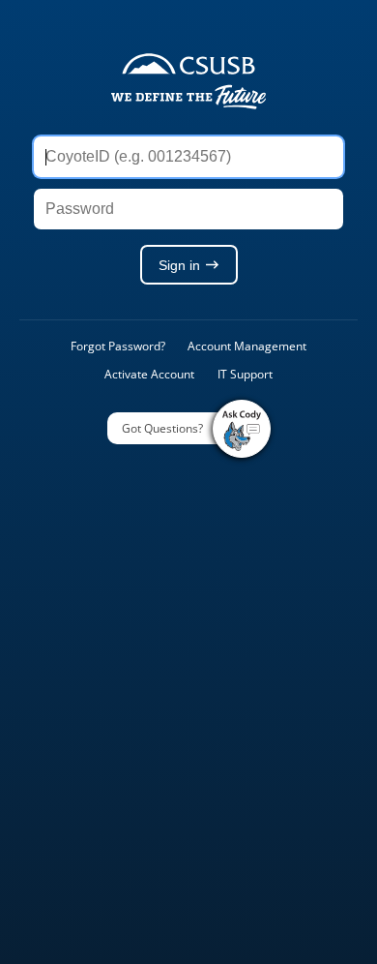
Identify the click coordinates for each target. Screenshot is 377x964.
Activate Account (149, 374)
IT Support (245, 374)
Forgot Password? (118, 346)
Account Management (247, 346)
